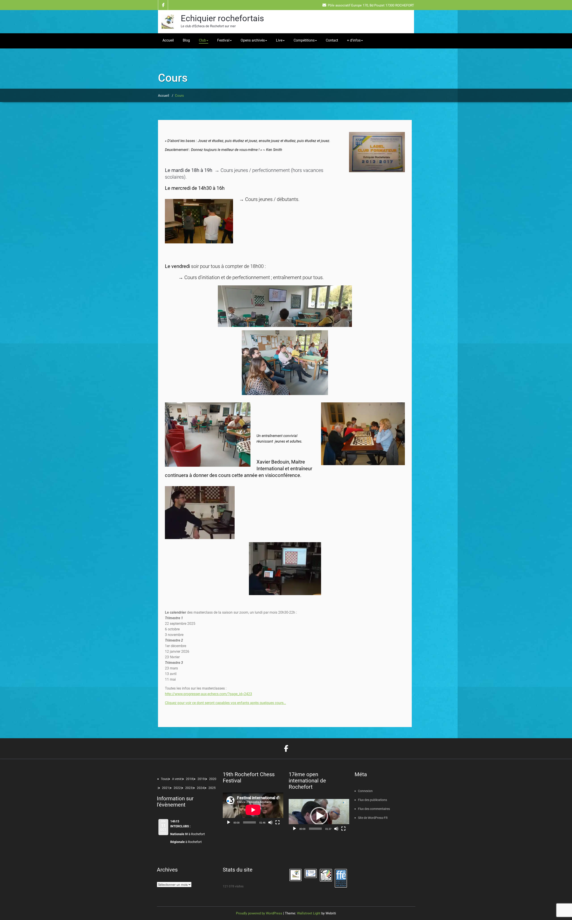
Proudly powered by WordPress (259, 913)
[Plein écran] (277, 822)
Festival (223, 40)
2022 (177, 788)
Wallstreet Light (308, 913)
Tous (164, 779)
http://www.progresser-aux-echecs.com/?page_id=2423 (208, 694)
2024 (200, 788)
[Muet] (270, 822)
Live (279, 40)
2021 (165, 788)
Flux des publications (372, 800)
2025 (212, 788)
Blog (186, 40)
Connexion (365, 791)
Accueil (168, 40)
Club (202, 40)
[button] (319, 816)
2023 (188, 788)
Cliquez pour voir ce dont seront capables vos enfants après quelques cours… (225, 703)
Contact (332, 40)
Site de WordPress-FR (373, 818)
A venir (176, 779)
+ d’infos (354, 40)
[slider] (315, 829)
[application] (253, 810)
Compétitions (304, 40)
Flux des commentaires (374, 809)
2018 (189, 779)
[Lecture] (228, 822)
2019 (201, 779)
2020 (212, 779)
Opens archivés (253, 40)
